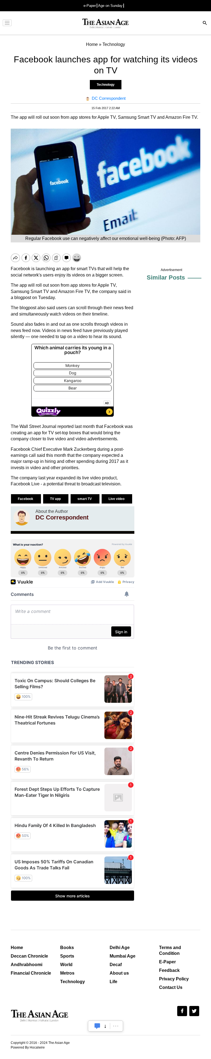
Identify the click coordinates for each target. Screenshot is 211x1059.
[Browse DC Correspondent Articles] (21, 517)
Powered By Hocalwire (28, 1047)
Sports (67, 956)
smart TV (85, 499)
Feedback (169, 970)
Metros (67, 973)
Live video (117, 499)
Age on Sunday (110, 6)
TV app (56, 499)
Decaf (116, 964)
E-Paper (167, 962)
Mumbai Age (122, 956)
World (66, 964)
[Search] (205, 23)
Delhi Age (120, 947)
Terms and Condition (170, 950)
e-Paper (90, 6)
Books (67, 947)
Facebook (26, 499)
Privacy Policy (174, 979)
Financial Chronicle (31, 973)
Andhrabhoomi (26, 964)
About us (119, 973)
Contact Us (170, 987)
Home (17, 947)
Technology (106, 85)
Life (113, 981)
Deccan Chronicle (29, 956)
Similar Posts (166, 277)
